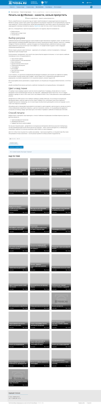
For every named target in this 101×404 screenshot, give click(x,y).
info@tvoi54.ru (16, 396)
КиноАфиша (48, 7)
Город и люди (20, 7)
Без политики (39, 7)
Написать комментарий (16, 147)
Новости (12, 7)
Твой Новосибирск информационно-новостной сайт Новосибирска (23, 403)
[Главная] (9, 12)
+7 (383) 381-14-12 (16, 398)
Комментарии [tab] (13, 143)
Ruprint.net (37, 26)
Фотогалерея (57, 7)
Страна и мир (30, 7)
